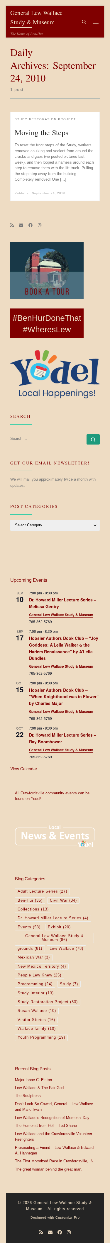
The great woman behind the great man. (48, 1169)
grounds (30, 949)
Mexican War (34, 957)
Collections (33, 909)
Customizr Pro (67, 1217)
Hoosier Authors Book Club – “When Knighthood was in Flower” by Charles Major (64, 696)
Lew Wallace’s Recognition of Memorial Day (52, 1118)
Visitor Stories (36, 1020)
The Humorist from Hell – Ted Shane (46, 1126)
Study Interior (36, 993)
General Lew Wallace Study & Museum (61, 614)
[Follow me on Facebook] (30, 225)
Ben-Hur (30, 900)
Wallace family (37, 1029)
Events (29, 927)
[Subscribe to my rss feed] (12, 225)
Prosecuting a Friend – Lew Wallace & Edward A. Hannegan (54, 1151)
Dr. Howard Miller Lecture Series (53, 918)
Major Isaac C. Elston (33, 1080)
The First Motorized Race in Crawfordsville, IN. (54, 1161)
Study (69, 984)
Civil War (63, 900)
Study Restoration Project (48, 1002)
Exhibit (59, 927)
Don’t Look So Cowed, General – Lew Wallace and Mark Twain (54, 1107)
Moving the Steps (41, 132)
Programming (35, 984)
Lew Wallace (66, 949)
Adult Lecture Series (42, 891)
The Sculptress (28, 1096)
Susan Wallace (37, 1011)
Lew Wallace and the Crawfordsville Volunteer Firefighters (53, 1137)
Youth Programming (41, 1037)
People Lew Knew (39, 975)
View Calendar (23, 768)
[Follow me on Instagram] (39, 225)
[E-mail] (21, 225)
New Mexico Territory (42, 966)
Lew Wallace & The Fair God (39, 1088)
